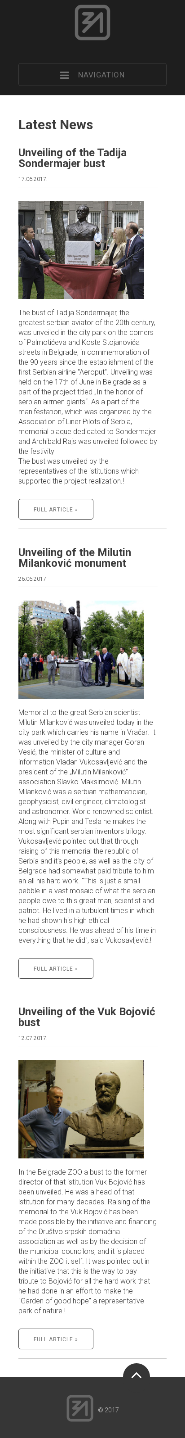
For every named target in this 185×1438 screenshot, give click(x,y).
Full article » (56, 509)
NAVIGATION (97, 74)
